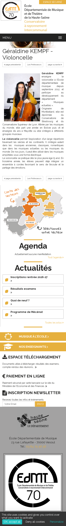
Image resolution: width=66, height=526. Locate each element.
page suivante (54, 64)
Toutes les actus (53, 322)
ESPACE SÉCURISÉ (52, 2)
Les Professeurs (34, 64)
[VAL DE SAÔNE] (33, 204)
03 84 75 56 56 (36, 446)
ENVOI (40, 404)
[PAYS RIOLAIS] (30, 222)
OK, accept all (12, 521)
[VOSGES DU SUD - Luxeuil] (40, 193)
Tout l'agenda (55, 257)
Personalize (56, 521)
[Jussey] (24, 199)
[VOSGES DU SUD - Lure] (49, 210)
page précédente (13, 64)
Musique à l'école (33, 336)
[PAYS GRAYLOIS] (12, 220)
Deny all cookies (35, 521)
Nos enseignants (33, 347)
